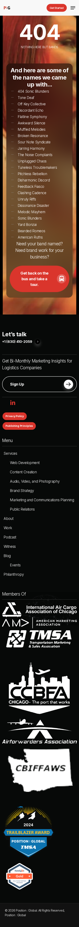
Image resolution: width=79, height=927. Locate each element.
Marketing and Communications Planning (42, 500)
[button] (73, 8)
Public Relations (22, 509)
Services (10, 453)
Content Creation (23, 472)
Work (8, 528)
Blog (7, 556)
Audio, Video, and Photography (34, 481)
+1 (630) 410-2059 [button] (17, 342)
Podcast (10, 537)
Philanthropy (14, 574)
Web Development (25, 463)
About (8, 518)
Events (15, 565)
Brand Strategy (22, 491)
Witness (10, 546)
